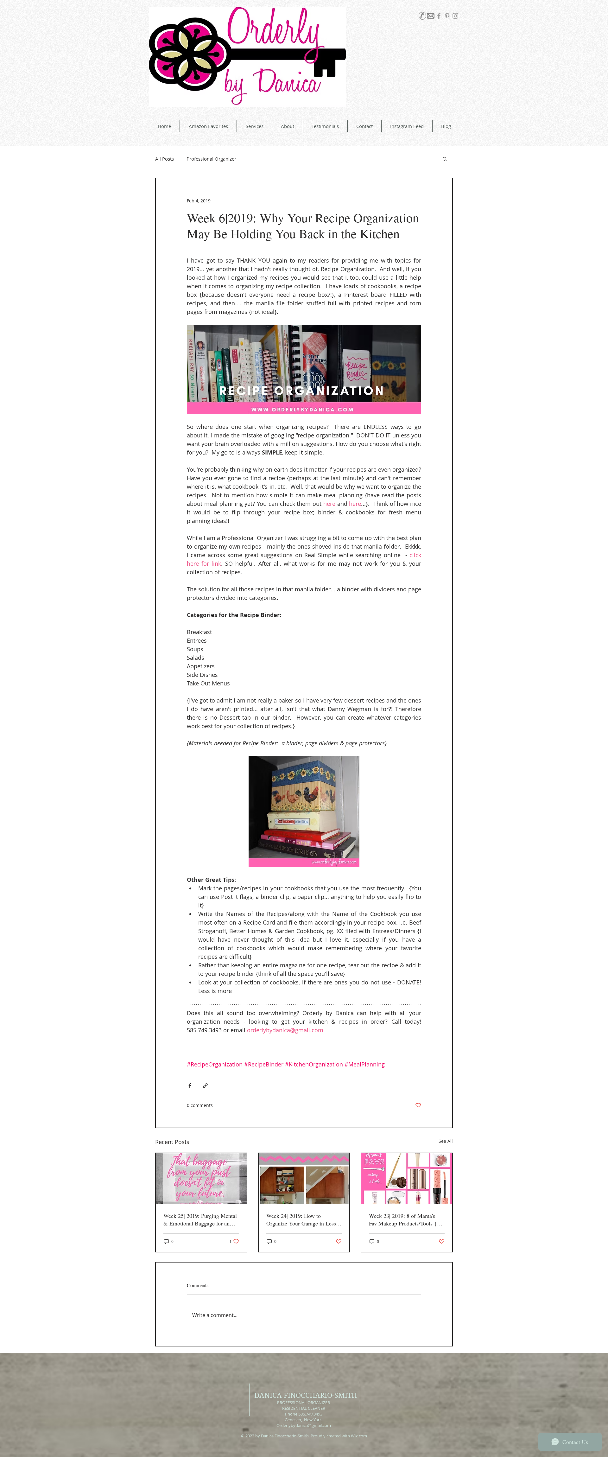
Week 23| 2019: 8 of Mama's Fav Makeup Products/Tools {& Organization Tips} (405, 1219)
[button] (445, 158)
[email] (430, 16)
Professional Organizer (211, 159)
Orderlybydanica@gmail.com (303, 1425)
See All (446, 1141)
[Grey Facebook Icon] (439, 16)
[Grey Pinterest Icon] (447, 16)
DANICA (268, 1395)
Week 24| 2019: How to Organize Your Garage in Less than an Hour (301, 1219)
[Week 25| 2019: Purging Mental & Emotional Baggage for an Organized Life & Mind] (201, 1178)
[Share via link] (205, 1086)
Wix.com (359, 1436)
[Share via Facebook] (190, 1086)
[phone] (422, 16)
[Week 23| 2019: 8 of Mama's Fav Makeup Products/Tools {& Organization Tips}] (406, 1178)
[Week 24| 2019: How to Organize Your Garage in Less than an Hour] (304, 1178)
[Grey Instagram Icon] (455, 16)
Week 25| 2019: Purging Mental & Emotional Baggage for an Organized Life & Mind (200, 1219)
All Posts (164, 159)
